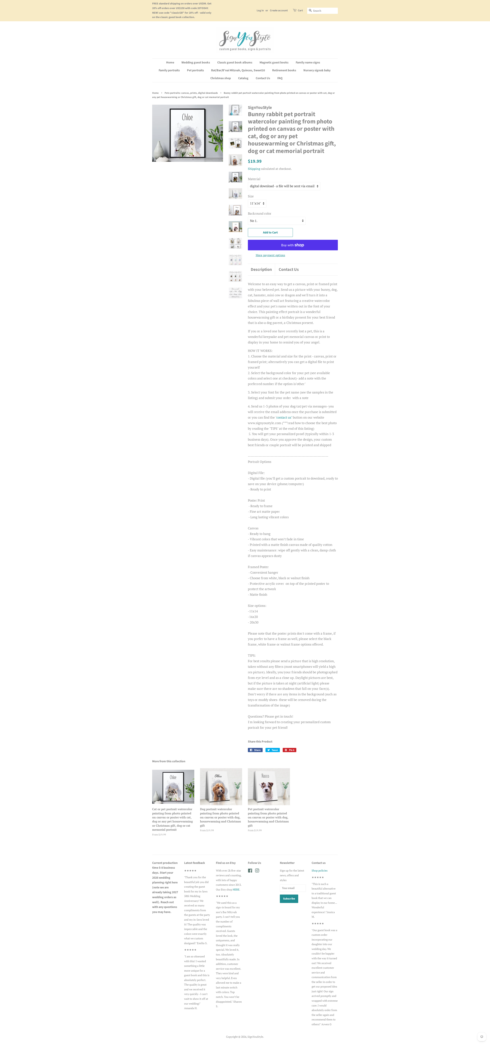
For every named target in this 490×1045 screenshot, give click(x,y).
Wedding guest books (195, 62)
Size (251, 196)
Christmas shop (220, 78)
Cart (300, 10)
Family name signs (308, 62)
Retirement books (284, 70)
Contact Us (263, 78)
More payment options (270, 255)
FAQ (280, 78)
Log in (260, 10)
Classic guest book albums (234, 62)
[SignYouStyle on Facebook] (250, 871)
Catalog (243, 78)
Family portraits (169, 70)
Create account (279, 10)
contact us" (284, 417)
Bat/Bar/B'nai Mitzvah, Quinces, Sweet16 (238, 70)
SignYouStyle (255, 1036)
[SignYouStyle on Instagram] (257, 871)
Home (170, 62)
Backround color (259, 213)
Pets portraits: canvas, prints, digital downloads (191, 93)
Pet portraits (195, 70)
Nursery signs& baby (317, 70)
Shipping (254, 169)
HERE (236, 889)
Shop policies (319, 870)
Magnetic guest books (274, 62)
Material (254, 179)
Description (261, 270)
